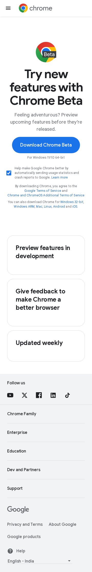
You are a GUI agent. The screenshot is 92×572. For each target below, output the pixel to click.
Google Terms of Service (42, 191)
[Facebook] (39, 395)
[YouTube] (10, 395)
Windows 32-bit (71, 202)
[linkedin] (53, 395)
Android (59, 206)
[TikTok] (67, 395)
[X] (24, 395)
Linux (48, 206)
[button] (8, 8)
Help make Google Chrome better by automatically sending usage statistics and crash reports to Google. (47, 172)
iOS (74, 206)
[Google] (18, 512)
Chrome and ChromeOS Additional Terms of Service (45, 195)
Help (20, 551)
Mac (39, 206)
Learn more (59, 177)
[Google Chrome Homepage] (35, 8)
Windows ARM (24, 206)
